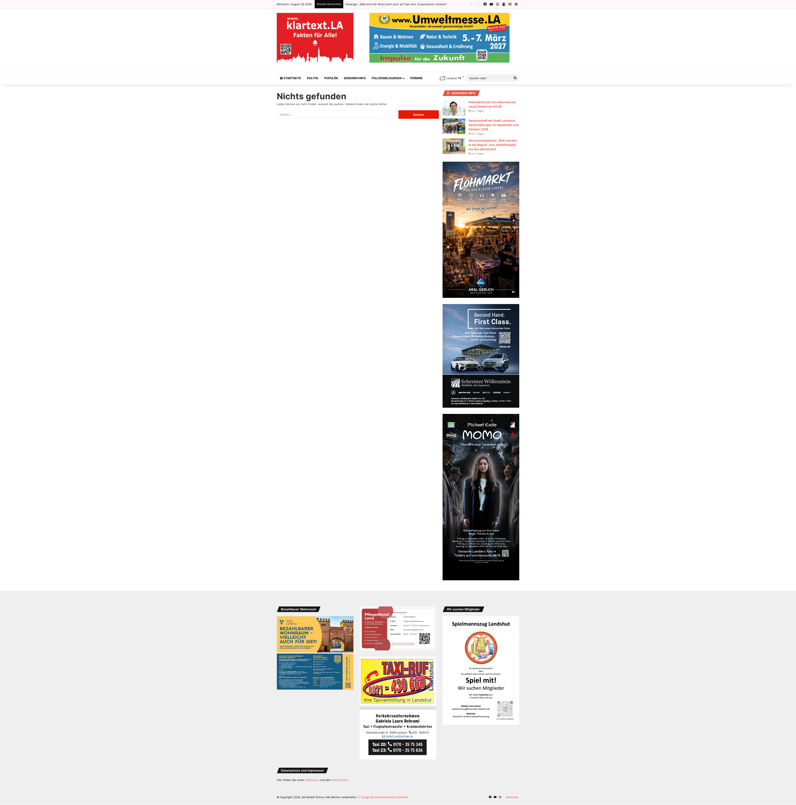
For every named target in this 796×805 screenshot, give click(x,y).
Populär (331, 78)
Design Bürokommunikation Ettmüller (385, 797)
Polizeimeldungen (387, 78)
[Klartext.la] (315, 38)
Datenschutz (340, 780)
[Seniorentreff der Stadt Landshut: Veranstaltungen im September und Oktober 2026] (454, 126)
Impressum (312, 780)
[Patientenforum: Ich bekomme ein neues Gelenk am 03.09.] (454, 108)
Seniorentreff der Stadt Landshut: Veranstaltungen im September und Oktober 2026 (493, 125)
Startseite (292, 78)
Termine (416, 78)
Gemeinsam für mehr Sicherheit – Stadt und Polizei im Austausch (387, 4)
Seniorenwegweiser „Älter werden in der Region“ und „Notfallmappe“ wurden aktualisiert (492, 145)
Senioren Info (355, 78)
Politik (312, 78)
